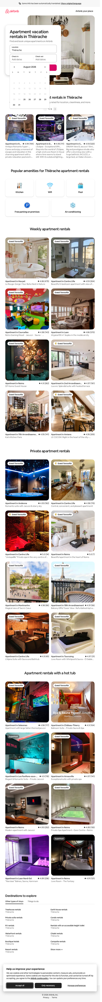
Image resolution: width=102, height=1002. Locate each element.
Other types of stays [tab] (14, 901)
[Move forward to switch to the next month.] (45, 67)
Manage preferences (77, 985)
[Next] (55, 109)
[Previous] (45, 109)
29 (45, 99)
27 (35, 99)
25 (24, 99)
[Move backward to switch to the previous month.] (14, 67)
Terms (54, 997)
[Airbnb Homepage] (12, 11)
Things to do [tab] (33, 901)
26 (30, 99)
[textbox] (21, 59)
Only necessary (48, 985)
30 (14, 105)
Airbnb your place (84, 11)
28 (40, 99)
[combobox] (33, 50)
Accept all (19, 985)
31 (19, 105)
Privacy (46, 997)
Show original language (71, 3)
